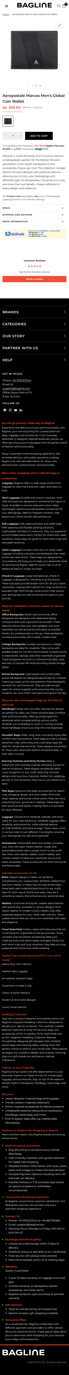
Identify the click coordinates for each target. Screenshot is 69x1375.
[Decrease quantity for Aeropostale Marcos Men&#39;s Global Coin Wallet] (5, 136)
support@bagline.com (16, 388)
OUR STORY (14, 336)
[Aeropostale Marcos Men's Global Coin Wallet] (8, 121)
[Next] (40, 86)
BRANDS (11, 312)
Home (6, 14)
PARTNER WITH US (20, 348)
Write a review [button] (34, 279)
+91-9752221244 (21, 380)
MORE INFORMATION (15, 221)
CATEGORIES (14, 324)
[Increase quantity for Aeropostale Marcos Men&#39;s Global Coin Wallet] (20, 136)
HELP (8, 360)
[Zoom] (59, 25)
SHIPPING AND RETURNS (17, 214)
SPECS (6, 208)
